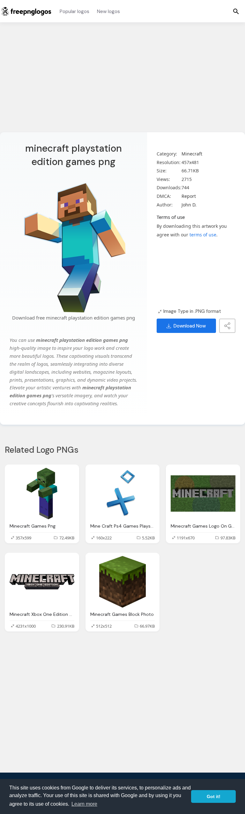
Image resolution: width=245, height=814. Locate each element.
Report (189, 196)
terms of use (202, 235)
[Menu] (236, 11)
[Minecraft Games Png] (42, 493)
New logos (108, 11)
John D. (189, 205)
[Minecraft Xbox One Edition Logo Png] (42, 582)
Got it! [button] (213, 796)
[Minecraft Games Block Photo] (122, 582)
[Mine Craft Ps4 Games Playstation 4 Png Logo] (122, 493)
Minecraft (192, 154)
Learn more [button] (84, 804)
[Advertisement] (122, 81)
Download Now (190, 326)
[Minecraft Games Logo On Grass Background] (203, 493)
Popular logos (74, 11)
